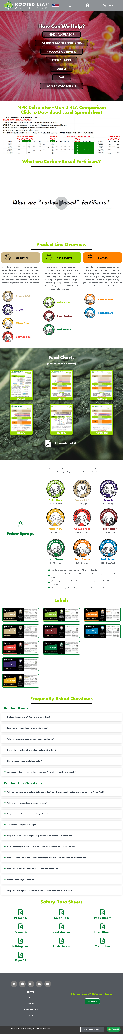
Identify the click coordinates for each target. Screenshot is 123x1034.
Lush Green (61, 946)
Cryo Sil (20, 960)
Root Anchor (61, 932)
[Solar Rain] (61, 912)
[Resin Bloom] (102, 926)
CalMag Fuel (21, 946)
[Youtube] (47, 984)
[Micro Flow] (102, 941)
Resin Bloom (102, 932)
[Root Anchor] (61, 926)
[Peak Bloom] (102, 912)
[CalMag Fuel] (21, 941)
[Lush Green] (61, 941)
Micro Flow (102, 946)
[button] (70, 5)
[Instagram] (31, 984)
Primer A (20, 918)
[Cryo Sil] (21, 955)
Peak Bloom (102, 918)
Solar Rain (61, 918)
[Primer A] (21, 912)
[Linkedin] (14, 984)
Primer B (20, 932)
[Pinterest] (22, 984)
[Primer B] (21, 926)
